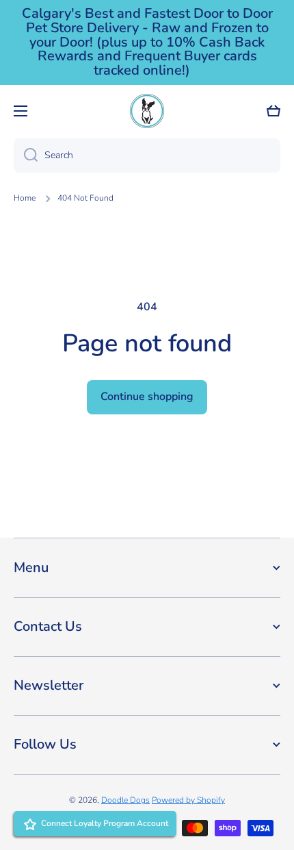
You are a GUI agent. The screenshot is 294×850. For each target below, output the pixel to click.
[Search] (26, 155)
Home (25, 198)
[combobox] (147, 155)
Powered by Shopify (188, 800)
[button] (273, 111)
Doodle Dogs (125, 800)
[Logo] (147, 111)
